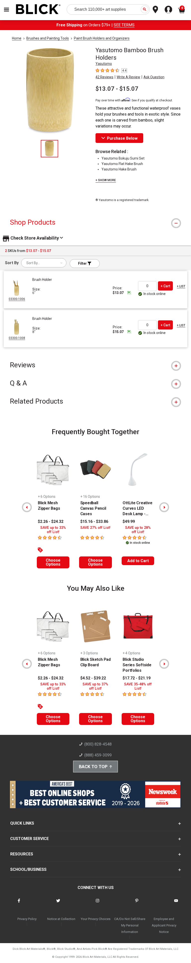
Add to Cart (138, 560)
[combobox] (43, 262)
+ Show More (106, 180)
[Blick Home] (38, 9)
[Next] (164, 507)
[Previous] (27, 507)
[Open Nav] (6, 9)
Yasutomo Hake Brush (119, 169)
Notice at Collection (61, 919)
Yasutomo (104, 64)
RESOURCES (21, 854)
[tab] (95, 222)
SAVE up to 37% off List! (95, 686)
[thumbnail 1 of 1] (49, 148)
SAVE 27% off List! (95, 528)
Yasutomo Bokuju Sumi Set (122, 158)
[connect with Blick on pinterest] (137, 903)
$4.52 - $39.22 (93, 678)
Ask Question (153, 77)
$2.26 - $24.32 (50, 521)
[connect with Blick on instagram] (97, 903)
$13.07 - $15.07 (117, 88)
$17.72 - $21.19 (136, 678)
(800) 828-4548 (98, 744)
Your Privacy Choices (95, 919)
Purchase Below (122, 138)
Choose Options (53, 562)
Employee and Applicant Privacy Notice (164, 925)
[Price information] (129, 293)
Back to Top (93, 766)
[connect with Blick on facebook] (19, 903)
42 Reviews (104, 77)
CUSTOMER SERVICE (29, 838)
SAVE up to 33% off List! (53, 530)
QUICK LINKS (22, 823)
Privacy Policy (27, 919)
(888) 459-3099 (98, 755)
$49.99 (129, 521)
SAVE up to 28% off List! (138, 530)
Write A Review (128, 77)
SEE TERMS (124, 25)
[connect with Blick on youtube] (176, 903)
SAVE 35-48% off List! (138, 686)
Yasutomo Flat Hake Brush (122, 164)
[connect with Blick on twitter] (58, 903)
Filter (83, 263)
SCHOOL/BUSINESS (28, 869)
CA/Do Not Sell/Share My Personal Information (129, 925)
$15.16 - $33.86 (94, 521)
